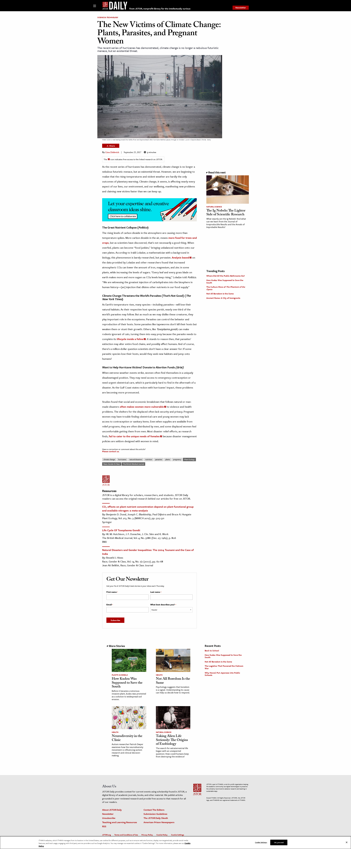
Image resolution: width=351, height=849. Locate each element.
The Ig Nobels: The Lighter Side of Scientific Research (225, 213)
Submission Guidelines (155, 814)
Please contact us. (110, 451)
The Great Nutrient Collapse (119, 227)
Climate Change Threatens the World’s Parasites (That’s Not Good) (143, 296)
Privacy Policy (147, 834)
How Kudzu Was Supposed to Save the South (224, 281)
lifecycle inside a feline (130, 339)
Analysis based (180, 257)
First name (112, 592)
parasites (158, 459)
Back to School (212, 650)
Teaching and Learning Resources (119, 822)
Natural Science (214, 206)
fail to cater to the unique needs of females (134, 436)
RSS (104, 826)
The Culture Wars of (225, 288)
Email (109, 604)
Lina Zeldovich (112, 153)
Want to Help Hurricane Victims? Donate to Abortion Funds (138, 367)
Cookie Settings (177, 834)
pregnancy (177, 459)
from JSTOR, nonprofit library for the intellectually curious (159, 8)
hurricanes (122, 459)
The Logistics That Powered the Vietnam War (224, 667)
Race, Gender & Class (112, 464)
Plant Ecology (189, 459)
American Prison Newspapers (159, 822)
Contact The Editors (154, 809)
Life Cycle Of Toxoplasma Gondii (121, 530)
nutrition (148, 459)
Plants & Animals (120, 675)
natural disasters (135, 459)
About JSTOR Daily (112, 809)
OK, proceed (278, 842)
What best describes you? (163, 604)
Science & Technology (107, 17)
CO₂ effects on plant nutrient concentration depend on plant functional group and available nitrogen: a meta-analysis (148, 508)
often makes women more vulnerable (142, 406)
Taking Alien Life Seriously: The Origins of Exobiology (172, 740)
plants (167, 459)
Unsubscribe (108, 818)
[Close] (347, 842)
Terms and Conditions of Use (126, 834)
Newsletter (240, 7)
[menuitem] (241, 8)
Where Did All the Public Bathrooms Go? (225, 275)
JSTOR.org (106, 834)
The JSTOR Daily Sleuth (156, 818)
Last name (155, 592)
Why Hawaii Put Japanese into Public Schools (222, 674)
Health (159, 675)
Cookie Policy (162, 834)
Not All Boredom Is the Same (220, 293)
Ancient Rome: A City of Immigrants (223, 297)
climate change (109, 459)
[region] (175, 842)
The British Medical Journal (133, 464)
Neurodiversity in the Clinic (127, 738)
